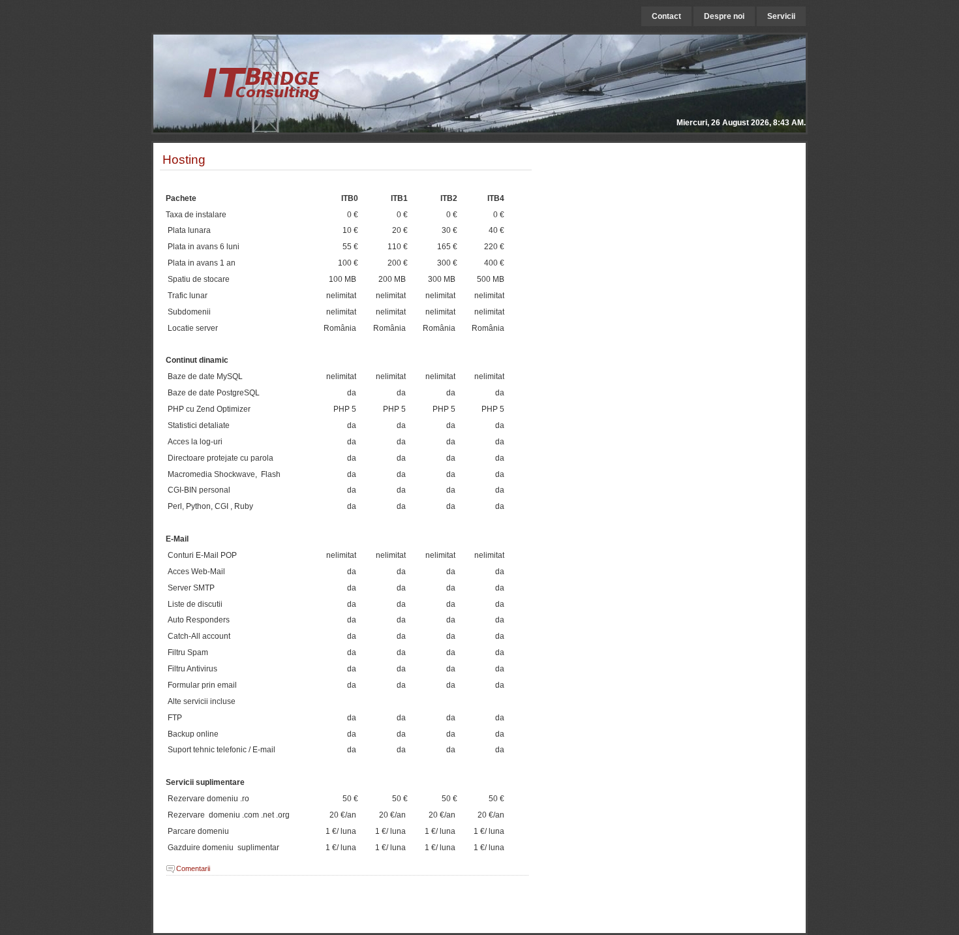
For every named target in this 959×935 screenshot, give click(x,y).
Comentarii (193, 868)
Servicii (781, 16)
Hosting (184, 159)
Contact (666, 16)
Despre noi (724, 16)
